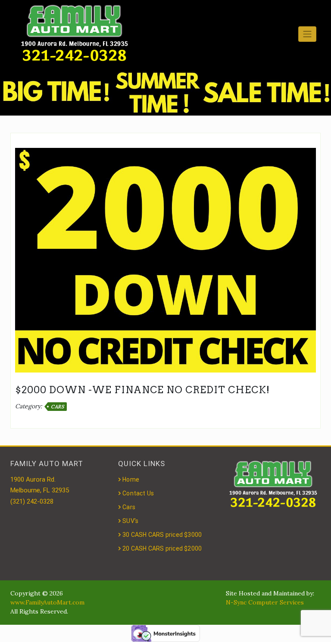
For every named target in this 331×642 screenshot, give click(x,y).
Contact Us (138, 493)
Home (130, 479)
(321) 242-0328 (31, 501)
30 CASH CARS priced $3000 (162, 534)
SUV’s (130, 520)
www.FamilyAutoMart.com (47, 602)
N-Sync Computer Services (265, 602)
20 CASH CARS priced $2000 (162, 548)
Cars (57, 407)
